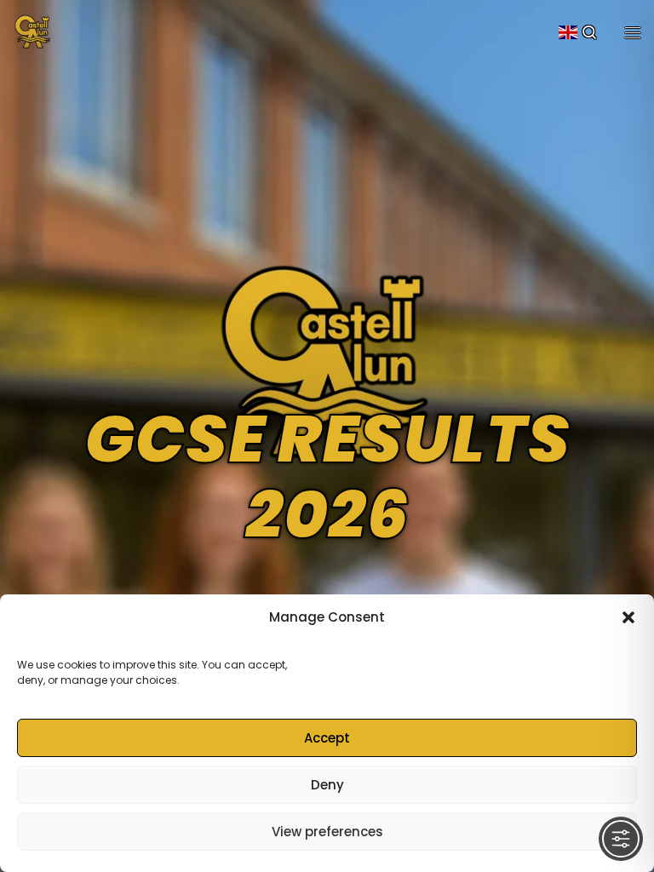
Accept (327, 738)
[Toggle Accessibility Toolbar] (620, 838)
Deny (327, 785)
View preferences (327, 831)
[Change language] (568, 32)
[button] (628, 617)
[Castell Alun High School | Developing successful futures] (33, 30)
